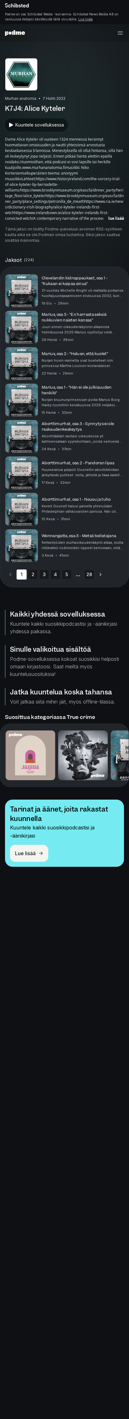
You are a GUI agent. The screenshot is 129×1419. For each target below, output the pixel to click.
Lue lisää (85, 19)
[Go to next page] (100, 574)
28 (89, 574)
